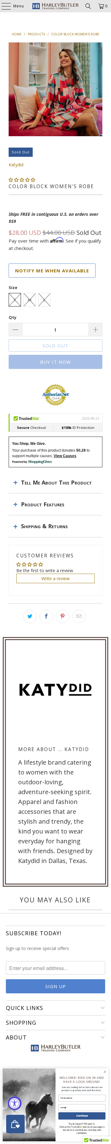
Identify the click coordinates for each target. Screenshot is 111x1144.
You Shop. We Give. (29, 443)
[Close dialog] (104, 1072)
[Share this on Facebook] (46, 616)
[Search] (88, 6)
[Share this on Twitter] (30, 616)
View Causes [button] (65, 456)
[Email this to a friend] (79, 616)
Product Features (42, 504)
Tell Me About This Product (56, 482)
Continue (82, 1116)
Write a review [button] (55, 578)
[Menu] (3, 6)
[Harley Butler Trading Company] (55, 6)
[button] (22, 180)
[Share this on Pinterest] (62, 616)
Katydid (16, 165)
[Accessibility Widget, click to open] (15, 1103)
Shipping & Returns (44, 526)
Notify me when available (52, 270)
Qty (12, 317)
